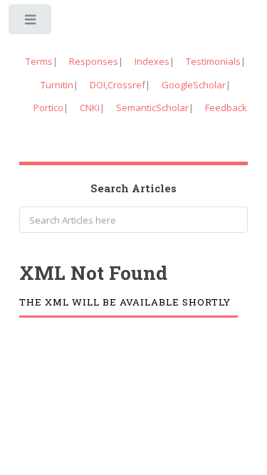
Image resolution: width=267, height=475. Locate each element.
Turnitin (57, 84)
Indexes (152, 61)
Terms (39, 61)
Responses (93, 61)
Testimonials (213, 61)
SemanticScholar (152, 107)
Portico (48, 107)
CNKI (90, 107)
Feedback (226, 107)
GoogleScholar (194, 84)
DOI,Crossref (117, 84)
